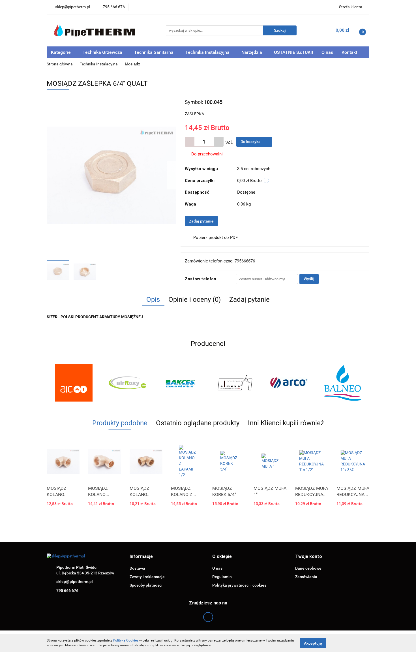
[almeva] (235, 383)
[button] (141, 556)
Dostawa (137, 568)
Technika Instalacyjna (208, 52)
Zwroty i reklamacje (147, 576)
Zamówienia (306, 576)
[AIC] (73, 383)
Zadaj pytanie (201, 221)
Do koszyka (251, 141)
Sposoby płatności (146, 585)
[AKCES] (181, 383)
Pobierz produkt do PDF (215, 237)
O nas (327, 52)
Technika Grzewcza (103, 52)
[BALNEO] (342, 383)
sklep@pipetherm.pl (74, 581)
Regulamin (222, 576)
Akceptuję (313, 643)
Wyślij (309, 279)
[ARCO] (289, 383)
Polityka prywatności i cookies (239, 585)
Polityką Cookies (125, 640)
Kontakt (349, 52)
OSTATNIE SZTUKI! (293, 52)
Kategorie (61, 52)
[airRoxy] (127, 383)
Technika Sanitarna (154, 52)
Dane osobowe (308, 568)
